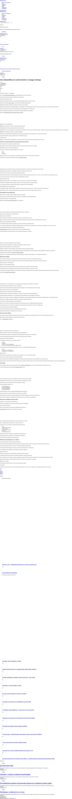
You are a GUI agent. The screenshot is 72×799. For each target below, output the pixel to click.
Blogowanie (4, 7)
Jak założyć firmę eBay (6, 765)
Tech (3, 6)
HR (3, 3)
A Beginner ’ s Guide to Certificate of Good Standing (15, 774)
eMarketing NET (3, 0)
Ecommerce (4, 8)
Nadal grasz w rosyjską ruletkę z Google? (11, 685)
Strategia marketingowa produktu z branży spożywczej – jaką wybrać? (18, 677)
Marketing (4, 4)
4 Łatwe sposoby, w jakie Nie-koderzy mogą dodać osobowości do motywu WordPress (22, 734)
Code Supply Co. (13, 798)
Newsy (3, 56)
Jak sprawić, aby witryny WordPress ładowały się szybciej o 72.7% (17, 750)
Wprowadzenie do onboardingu (4, 44)
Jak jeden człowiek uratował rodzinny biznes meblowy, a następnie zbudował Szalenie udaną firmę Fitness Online (28, 758)
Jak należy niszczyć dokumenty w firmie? (11, 661)
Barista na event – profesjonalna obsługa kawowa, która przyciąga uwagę (10, 29)
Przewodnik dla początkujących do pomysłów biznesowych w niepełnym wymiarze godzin (26, 783)
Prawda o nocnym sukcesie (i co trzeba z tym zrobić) (14, 693)
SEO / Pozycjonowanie (6, 2)
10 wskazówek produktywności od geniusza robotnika (14, 726)
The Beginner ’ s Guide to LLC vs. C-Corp (12, 792)
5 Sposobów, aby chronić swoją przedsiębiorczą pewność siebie (16, 701)
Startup (3, 5)
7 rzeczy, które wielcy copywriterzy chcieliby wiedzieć (14, 742)
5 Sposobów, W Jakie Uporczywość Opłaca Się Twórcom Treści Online (18, 718)
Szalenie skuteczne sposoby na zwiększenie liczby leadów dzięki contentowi (10, 68)
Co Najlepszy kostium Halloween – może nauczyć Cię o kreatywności (18, 710)
